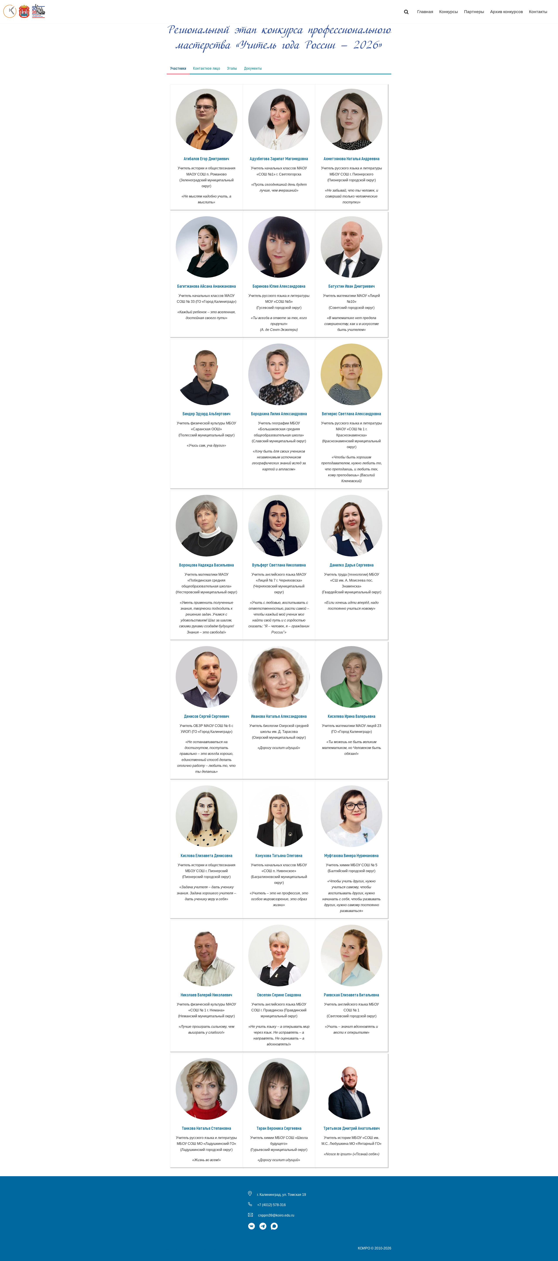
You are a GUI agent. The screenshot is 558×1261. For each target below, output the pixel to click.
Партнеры (474, 11)
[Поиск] (406, 11)
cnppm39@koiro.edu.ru (276, 1215)
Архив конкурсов (506, 11)
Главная (425, 11)
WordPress (206, 1249)
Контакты (538, 11)
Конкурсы (448, 11)
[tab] (178, 68)
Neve (171, 1249)
